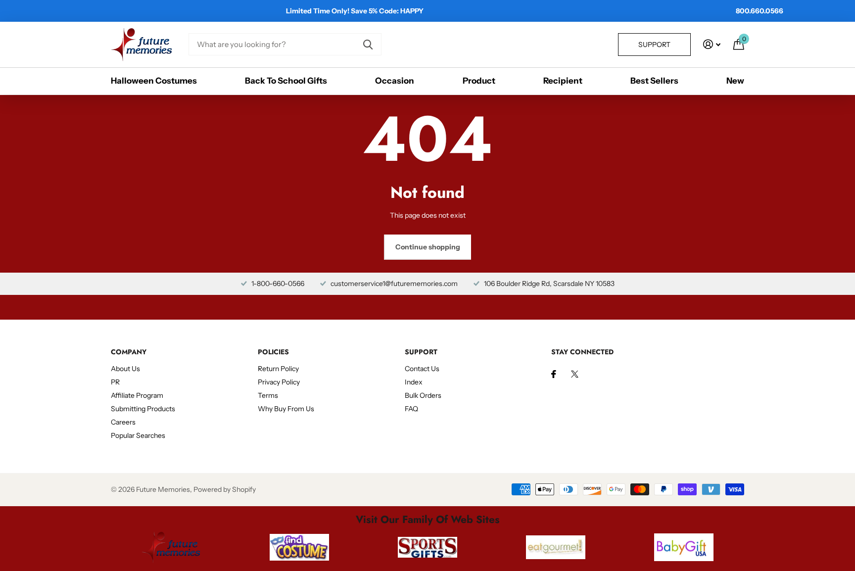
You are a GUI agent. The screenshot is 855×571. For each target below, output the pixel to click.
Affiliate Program (137, 395)
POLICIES (273, 352)
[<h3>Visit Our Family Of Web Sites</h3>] (171, 547)
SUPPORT (421, 352)
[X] (574, 374)
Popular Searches (138, 435)
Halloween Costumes (154, 81)
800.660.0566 (759, 10)
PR (115, 382)
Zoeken (367, 44)
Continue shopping (427, 246)
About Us (125, 368)
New (735, 81)
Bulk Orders (423, 395)
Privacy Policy (279, 382)
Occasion (394, 81)
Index (414, 382)
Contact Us (422, 368)
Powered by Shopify (224, 489)
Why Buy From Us (286, 408)
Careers (123, 422)
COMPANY (128, 352)
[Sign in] (712, 44)
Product (479, 81)
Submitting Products (143, 408)
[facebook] (553, 374)
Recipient (562, 81)
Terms (268, 395)
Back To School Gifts (286, 81)
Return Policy (278, 368)
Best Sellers (654, 81)
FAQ (411, 408)
